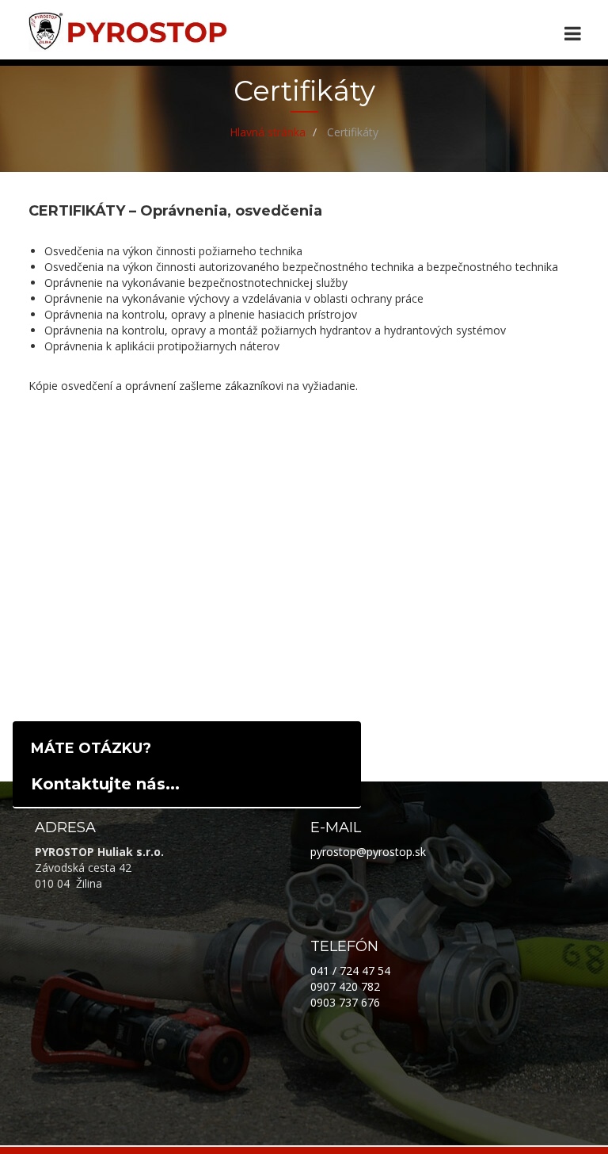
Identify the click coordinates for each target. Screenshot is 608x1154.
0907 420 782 (345, 986)
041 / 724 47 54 (350, 970)
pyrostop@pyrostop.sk (368, 851)
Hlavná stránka (268, 131)
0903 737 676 (345, 1002)
